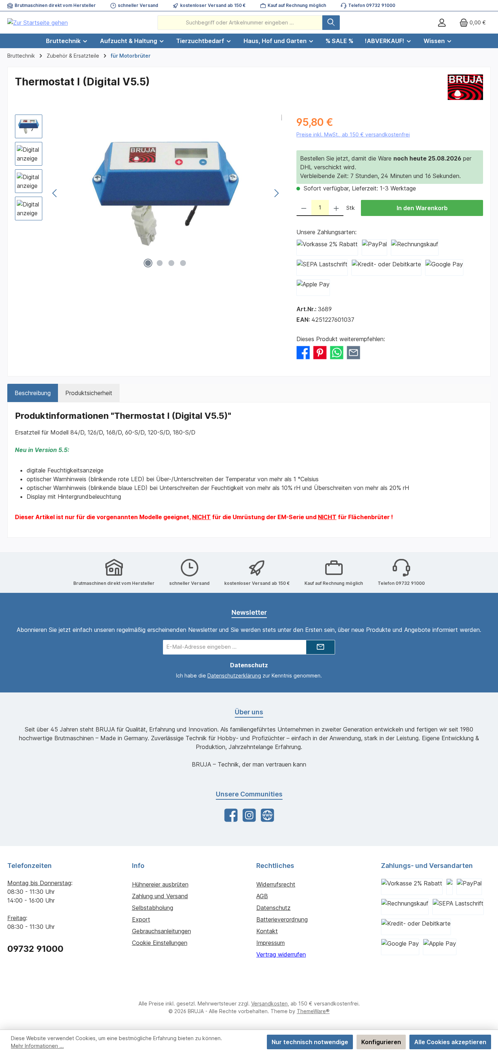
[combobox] (240, 22)
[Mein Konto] (442, 22)
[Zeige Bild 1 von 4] (148, 263)
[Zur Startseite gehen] (37, 22)
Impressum (270, 942)
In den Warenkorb (422, 208)
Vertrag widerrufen (281, 954)
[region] (148, 193)
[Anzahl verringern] (303, 208)
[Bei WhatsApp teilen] (336, 352)
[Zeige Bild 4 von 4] (183, 263)
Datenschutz (273, 907)
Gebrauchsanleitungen (161, 931)
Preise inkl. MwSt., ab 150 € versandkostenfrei (353, 134)
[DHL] (449, 887)
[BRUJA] (465, 87)
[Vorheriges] (55, 193)
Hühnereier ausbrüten (160, 884)
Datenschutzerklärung (234, 675)
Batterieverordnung (282, 919)
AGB (262, 896)
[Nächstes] (276, 193)
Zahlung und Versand (160, 896)
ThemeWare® (313, 1011)
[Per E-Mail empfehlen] (353, 352)
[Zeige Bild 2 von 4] (160, 263)
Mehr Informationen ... (37, 1046)
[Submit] (320, 647)
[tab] (32, 393)
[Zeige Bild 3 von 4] (171, 263)
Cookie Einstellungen (159, 942)
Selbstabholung (152, 907)
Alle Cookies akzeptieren (450, 1042)
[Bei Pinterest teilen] (320, 352)
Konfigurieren (381, 1042)
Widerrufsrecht (275, 884)
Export (141, 919)
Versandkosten (269, 1003)
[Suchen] (331, 22)
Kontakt (267, 931)
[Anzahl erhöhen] (336, 208)
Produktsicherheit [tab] (88, 393)
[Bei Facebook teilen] (303, 352)
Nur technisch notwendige (310, 1042)
